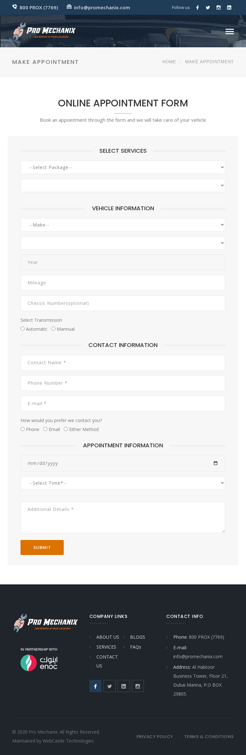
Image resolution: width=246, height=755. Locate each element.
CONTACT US (107, 661)
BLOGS (137, 637)
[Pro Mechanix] (44, 31)
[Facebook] (197, 7)
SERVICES (106, 647)
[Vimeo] (218, 7)
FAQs (135, 647)
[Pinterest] (229, 7)
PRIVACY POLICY (154, 737)
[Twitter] (208, 7)
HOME (169, 61)
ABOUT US (107, 637)
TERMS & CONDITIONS (209, 737)
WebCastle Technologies (68, 741)
